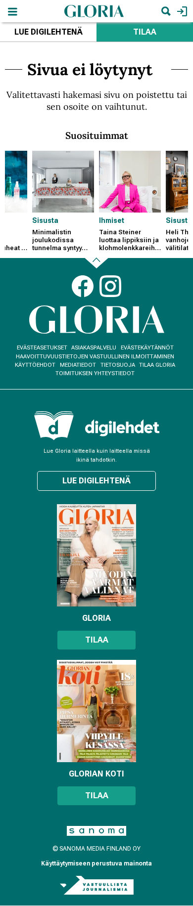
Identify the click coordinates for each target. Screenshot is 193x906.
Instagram (110, 286)
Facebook (83, 286)
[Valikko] (12, 11)
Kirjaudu (181, 11)
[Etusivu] (94, 10)
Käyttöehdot (35, 365)
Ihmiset (111, 220)
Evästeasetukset (42, 348)
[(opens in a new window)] (122, 427)
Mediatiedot (78, 365)
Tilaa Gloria (157, 365)
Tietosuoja (117, 365)
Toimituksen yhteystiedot (95, 373)
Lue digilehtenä (48, 32)
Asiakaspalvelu (93, 348)
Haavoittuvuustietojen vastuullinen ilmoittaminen (95, 356)
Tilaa (144, 32)
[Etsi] (165, 11)
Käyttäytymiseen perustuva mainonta (96, 863)
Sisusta (45, 220)
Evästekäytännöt (147, 348)
